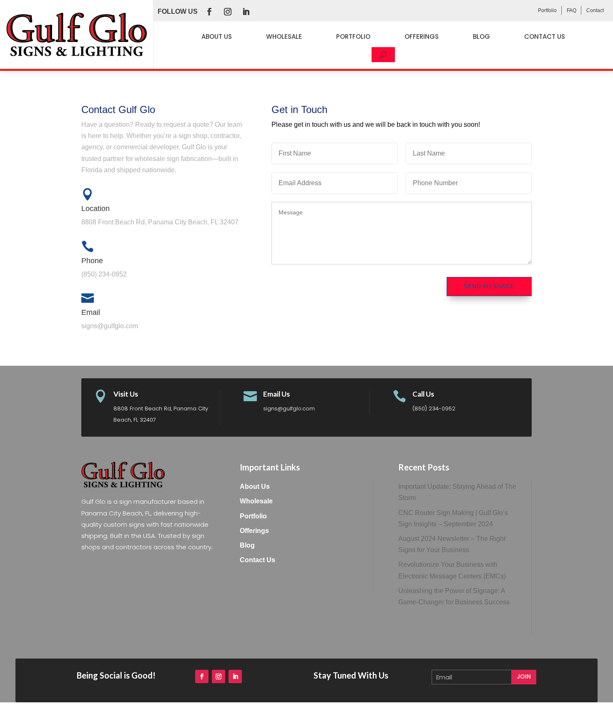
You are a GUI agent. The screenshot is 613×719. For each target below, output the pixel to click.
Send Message (489, 286)
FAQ (571, 10)
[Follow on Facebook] (209, 11)
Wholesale (284, 36)
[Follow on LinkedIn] (246, 11)
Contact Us (544, 36)
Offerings (421, 36)
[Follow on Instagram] (227, 11)
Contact (595, 10)
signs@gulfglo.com (289, 408)
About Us (216, 36)
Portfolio (547, 10)
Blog (481, 36)
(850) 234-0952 (433, 408)
